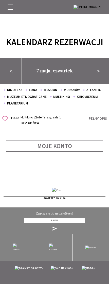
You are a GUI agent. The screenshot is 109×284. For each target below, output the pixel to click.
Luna (33, 90)
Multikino (61, 97)
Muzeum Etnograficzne (27, 97)
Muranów (72, 90)
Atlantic (93, 90)
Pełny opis (98, 118)
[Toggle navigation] (10, 7)
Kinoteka (14, 90)
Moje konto (54, 146)
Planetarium (17, 103)
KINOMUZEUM (87, 97)
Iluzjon (50, 90)
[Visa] (56, 189)
